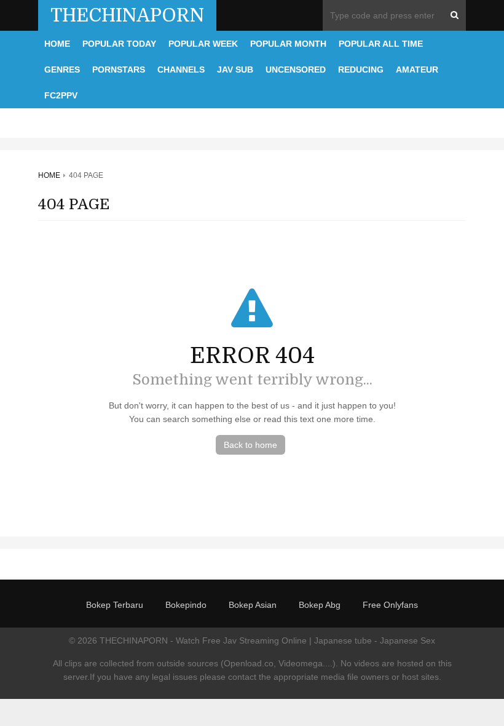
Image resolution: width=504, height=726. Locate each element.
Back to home (250, 445)
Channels (181, 69)
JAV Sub (235, 69)
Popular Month (288, 44)
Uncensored (296, 69)
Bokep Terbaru (114, 605)
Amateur (417, 69)
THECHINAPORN (127, 15)
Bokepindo (186, 605)
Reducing (361, 69)
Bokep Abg (320, 605)
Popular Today (119, 44)
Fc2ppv (60, 95)
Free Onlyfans (390, 605)
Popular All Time (381, 44)
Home (57, 44)
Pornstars (118, 69)
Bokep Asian (253, 605)
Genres (62, 69)
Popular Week (203, 44)
